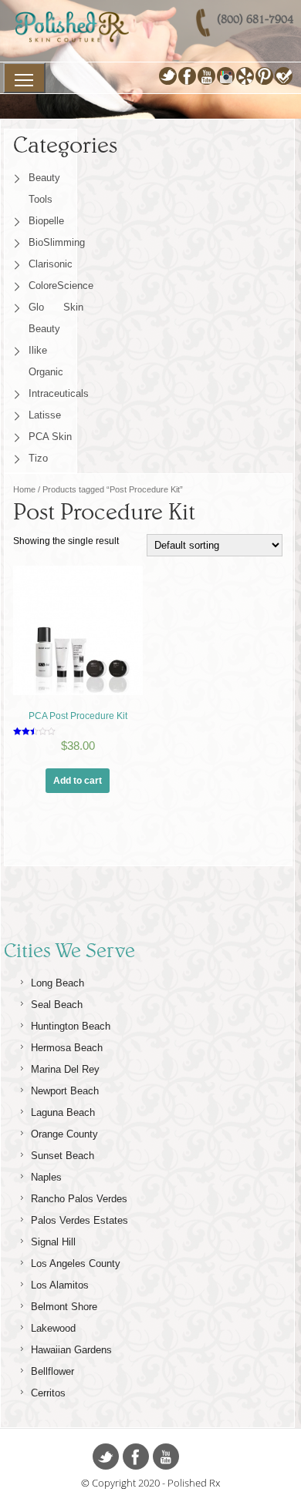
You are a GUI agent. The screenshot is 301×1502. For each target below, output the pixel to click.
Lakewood (53, 1328)
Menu (24, 77)
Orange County (64, 1134)
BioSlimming (56, 242)
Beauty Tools (44, 188)
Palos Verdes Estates (79, 1220)
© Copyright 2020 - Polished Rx (150, 1483)
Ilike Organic (46, 361)
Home (24, 489)
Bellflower (52, 1371)
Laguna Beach (63, 1112)
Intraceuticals (56, 393)
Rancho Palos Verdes (79, 1199)
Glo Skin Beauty (56, 317)
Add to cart (77, 780)
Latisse (45, 415)
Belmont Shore (64, 1306)
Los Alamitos (60, 1285)
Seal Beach (57, 1004)
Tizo (38, 458)
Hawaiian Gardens (71, 1350)
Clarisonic (51, 264)
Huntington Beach (70, 1026)
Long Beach (57, 983)
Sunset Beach (62, 1155)
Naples (46, 1177)
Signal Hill (53, 1242)
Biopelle (46, 221)
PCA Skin (50, 436)
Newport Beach (65, 1091)
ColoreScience (56, 285)
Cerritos (48, 1393)
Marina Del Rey (65, 1069)
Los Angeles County (75, 1263)
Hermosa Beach (67, 1047)
